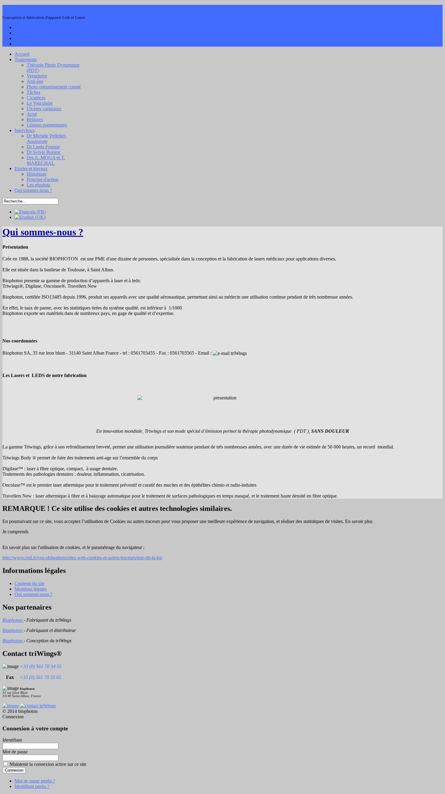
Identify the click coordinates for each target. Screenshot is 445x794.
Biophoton (13, 620)
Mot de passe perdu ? (35, 780)
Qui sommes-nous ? (42, 232)
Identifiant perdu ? (32, 786)
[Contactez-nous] (38, 705)
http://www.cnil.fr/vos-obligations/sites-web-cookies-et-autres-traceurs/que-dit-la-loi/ (82, 557)
